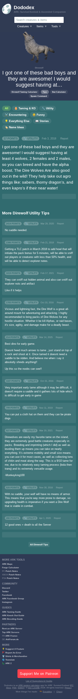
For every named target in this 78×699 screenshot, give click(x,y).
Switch (21, 688)
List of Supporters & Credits (39, 681)
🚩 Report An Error (11, 653)
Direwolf (39, 68)
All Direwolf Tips (39, 544)
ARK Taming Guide (11, 612)
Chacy (59, 691)
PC (72, 685)
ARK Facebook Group (13, 598)
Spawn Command (39, 96)
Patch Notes (12, 571)
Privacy (68, 688)
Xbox (8, 688)
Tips (45, 92)
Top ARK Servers (10, 632)
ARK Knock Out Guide (13, 615)
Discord (6, 588)
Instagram (7, 602)
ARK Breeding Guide (12, 619)
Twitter (5, 591)
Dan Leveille (34, 688)
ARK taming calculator (29, 685)
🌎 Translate (8, 660)
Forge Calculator (10, 567)
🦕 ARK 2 (7, 663)
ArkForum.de (12, 639)
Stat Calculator (59, 92)
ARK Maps (7, 564)
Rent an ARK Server (12, 628)
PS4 (14, 688)
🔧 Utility (30, 138)
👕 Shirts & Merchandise (14, 656)
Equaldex (47, 691)
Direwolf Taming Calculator (24, 92)
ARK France (11, 636)
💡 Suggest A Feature (13, 649)
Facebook (7, 595)
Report (64, 138)
